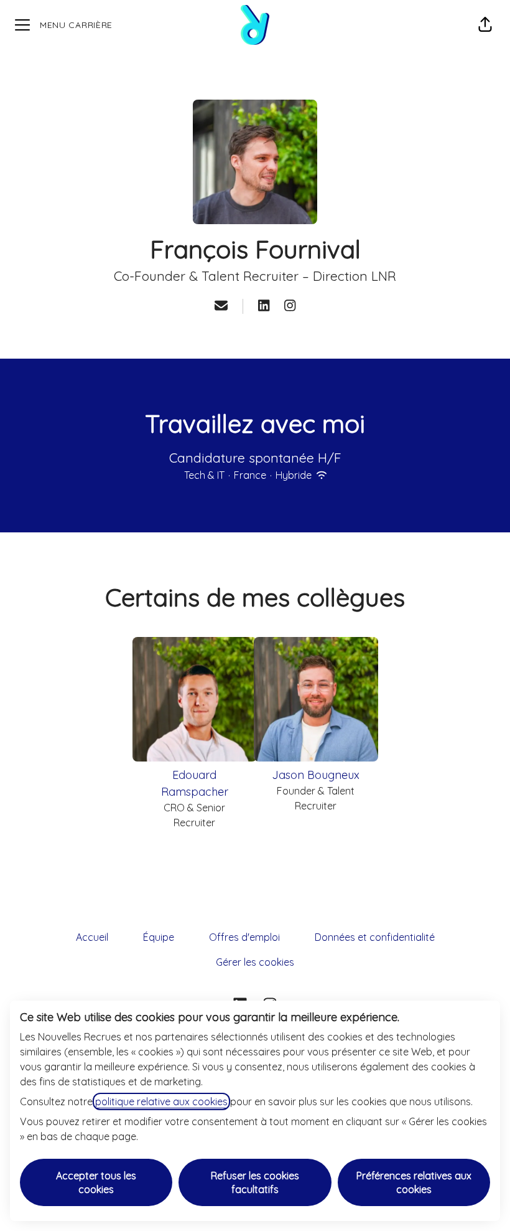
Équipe (158, 937)
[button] (485, 24)
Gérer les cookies (255, 962)
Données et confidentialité (375, 937)
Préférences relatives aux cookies (413, 1182)
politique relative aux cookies (161, 1101)
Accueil (92, 937)
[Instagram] (289, 306)
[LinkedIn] (263, 306)
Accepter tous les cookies (96, 1182)
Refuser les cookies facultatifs (255, 1182)
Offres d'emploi (244, 937)
